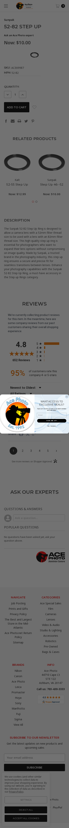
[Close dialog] (67, 396)
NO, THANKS (52, 426)
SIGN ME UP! (51, 421)
